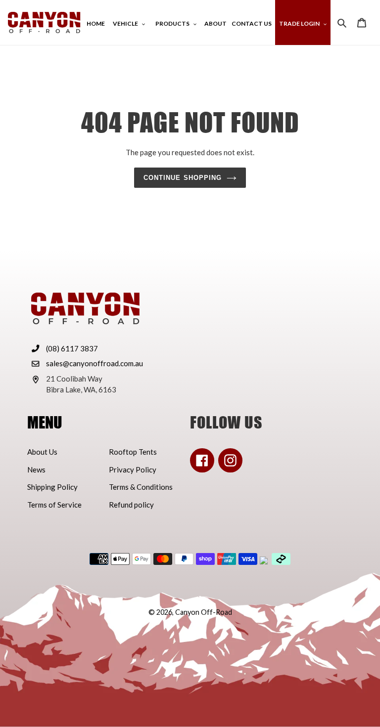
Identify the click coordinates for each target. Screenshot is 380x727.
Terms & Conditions (141, 486)
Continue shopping (182, 177)
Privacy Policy (132, 469)
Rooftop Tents (133, 451)
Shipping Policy (52, 486)
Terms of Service (54, 504)
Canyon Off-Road (203, 612)
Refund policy (131, 504)
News (36, 469)
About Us (42, 451)
